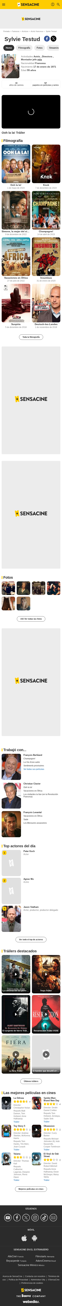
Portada (6, 31)
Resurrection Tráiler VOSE (46, 1031)
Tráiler (16, 1122)
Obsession (49, 1126)
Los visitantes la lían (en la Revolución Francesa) (40, 795)
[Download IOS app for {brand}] (26, 1237)
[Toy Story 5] (6, 1131)
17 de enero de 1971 (44, 66)
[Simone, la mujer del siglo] (16, 210)
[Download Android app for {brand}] (36, 1237)
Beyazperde (12, 1260)
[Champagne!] (46, 210)
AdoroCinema (43, 1260)
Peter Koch (29, 851)
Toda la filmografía (31, 337)
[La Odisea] (6, 1103)
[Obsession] (36, 1131)
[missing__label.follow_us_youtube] (8, 1217)
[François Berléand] (11, 767)
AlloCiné (12, 1256)
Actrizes (25, 31)
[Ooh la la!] (16, 164)
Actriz (37, 56)
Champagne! (46, 231)
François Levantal (32, 812)
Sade (25, 819)
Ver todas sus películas (33, 769)
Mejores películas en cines (31, 1189)
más (39, 59)
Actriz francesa (37, 31)
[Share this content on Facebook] (47, 39)
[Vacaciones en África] (16, 256)
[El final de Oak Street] (36, 1159)
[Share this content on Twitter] (53, 39)
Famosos (16, 31)
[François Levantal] (11, 824)
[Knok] (46, 164)
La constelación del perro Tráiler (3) (16, 991)
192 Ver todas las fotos (31, 619)
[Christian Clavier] (11, 795)
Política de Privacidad (18, 1280)
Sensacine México (28, 1265)
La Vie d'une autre (31, 762)
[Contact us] (54, 1217)
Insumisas (46, 277)
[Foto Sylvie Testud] (8, 588)
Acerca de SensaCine (12, 1276)
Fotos (8, 577)
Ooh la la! (15, 185)
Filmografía (13, 141)
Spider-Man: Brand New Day (51, 1099)
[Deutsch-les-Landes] (46, 303)
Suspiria (16, 324)
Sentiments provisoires (33, 766)
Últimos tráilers (31, 1081)
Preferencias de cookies (32, 1283)
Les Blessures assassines (35, 823)
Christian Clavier (32, 783)
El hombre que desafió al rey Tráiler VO (47, 1071)
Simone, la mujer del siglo (16, 231)
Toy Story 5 (19, 1126)
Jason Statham (31, 907)
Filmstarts (41, 1256)
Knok (46, 185)
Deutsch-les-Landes (46, 324)
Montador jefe (29, 59)
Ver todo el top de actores (31, 939)
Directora (47, 56)
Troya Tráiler (46, 991)
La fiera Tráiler (16, 1071)
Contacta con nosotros (35, 1276)
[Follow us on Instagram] (35, 1217)
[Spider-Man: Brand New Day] (36, 1103)
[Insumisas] (46, 256)
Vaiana (17, 1154)
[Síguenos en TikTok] (45, 1217)
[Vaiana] (6, 1159)
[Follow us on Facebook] (17, 1217)
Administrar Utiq (38, 1280)
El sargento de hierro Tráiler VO (16, 1031)
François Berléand (32, 755)
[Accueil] (28, 4)
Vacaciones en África (16, 277)
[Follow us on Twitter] (26, 1217)
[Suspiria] (16, 303)
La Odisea (19, 1098)
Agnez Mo (28, 879)
